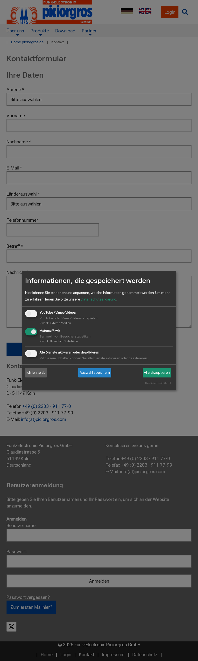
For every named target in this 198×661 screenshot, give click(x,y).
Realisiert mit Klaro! (158, 383)
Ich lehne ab (36, 373)
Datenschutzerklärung (98, 299)
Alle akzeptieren (157, 373)
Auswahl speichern (95, 373)
